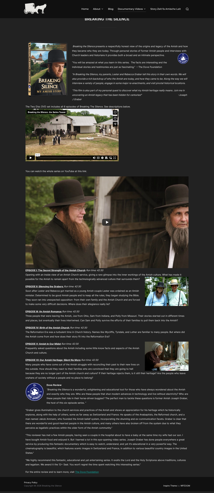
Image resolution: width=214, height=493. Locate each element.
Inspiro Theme (170, 485)
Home (85, 9)
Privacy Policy (30, 482)
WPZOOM (185, 485)
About (96, 9)
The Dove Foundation (87, 471)
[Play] (107, 222)
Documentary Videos (130, 9)
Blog (110, 9)
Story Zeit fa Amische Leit (165, 9)
